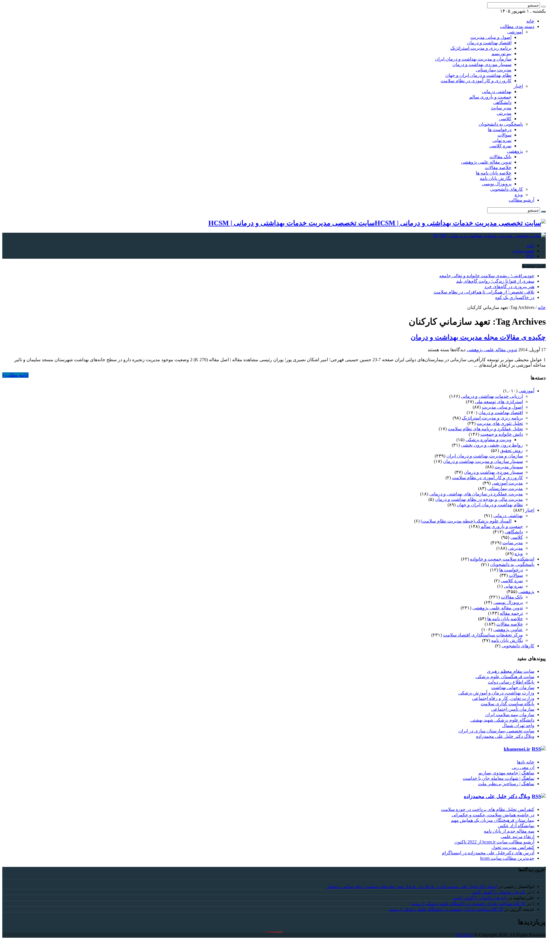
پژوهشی (515, 151)
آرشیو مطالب (521, 200)
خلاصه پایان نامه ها (493, 172)
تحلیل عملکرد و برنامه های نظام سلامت (485, 428)
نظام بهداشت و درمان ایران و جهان (478, 75)
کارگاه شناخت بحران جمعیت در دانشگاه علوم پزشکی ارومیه (468, 903)
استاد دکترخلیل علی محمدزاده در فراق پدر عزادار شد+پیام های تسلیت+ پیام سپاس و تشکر (412, 886)
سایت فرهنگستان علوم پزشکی (505, 676)
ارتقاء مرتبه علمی (517, 836)
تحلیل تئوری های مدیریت (500, 423)
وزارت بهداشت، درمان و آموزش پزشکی (496, 692)
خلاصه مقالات (498, 167)
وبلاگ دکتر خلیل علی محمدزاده (505, 736)
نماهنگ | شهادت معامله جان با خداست (498, 778)
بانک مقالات (500, 156)
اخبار (518, 86)
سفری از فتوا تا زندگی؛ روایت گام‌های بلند (495, 281)
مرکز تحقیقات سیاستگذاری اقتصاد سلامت (483, 634)
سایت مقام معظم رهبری (510, 671)
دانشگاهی (502, 102)
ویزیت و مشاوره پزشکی (488, 439)
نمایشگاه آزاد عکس (516, 825)
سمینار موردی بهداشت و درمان (481, 64)
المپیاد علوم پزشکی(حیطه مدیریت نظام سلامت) (466, 521)
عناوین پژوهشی (508, 629)
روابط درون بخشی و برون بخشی (492, 445)
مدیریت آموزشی (507, 483)
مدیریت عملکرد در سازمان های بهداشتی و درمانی (476, 493)
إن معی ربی (523, 767)
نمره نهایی (501, 140)
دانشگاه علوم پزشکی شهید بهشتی (502, 720)
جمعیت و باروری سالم (490, 97)
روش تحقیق (511, 450)
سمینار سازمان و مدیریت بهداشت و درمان (483, 461)
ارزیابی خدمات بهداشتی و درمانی (492, 396)
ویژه (519, 194)
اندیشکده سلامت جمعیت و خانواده (502, 559)
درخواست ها (499, 129)
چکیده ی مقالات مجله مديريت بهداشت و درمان (478, 337)
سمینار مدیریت (509, 466)
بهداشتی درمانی (496, 91)
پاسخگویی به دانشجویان (501, 124)
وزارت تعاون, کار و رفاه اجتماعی (503, 698)
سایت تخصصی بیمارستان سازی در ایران (496, 730)
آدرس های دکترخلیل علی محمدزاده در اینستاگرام (488, 852)
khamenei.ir (517, 749)
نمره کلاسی (500, 145)
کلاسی (505, 118)
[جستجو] (543, 6)
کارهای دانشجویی (506, 189)
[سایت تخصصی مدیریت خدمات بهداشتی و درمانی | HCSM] (489, 235)
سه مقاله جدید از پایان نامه (509, 831)
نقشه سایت (523, 250)
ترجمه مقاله (511, 613)
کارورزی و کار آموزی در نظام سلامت (476, 80)
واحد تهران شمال (518, 725)
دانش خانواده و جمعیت (501, 434)
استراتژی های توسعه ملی (499, 401)
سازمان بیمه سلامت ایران (509, 714)
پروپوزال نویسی (496, 183)
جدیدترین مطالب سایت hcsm (507, 858)
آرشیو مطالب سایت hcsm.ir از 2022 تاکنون (494, 841)
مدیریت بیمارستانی (493, 69)
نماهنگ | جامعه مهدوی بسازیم (506, 772)
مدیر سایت (501, 107)
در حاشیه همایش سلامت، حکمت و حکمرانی (493, 814)
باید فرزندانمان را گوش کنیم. (498, 892)
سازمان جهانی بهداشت (512, 687)
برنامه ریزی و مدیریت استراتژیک (480, 48)
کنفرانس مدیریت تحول (512, 847)
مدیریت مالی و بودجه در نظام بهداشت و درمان (479, 499)
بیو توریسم (501, 53)
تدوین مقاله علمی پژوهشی (486, 162)
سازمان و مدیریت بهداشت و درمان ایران (473, 59)
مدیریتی (504, 113)
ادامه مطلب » (15, 375)
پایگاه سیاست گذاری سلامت (507, 703)
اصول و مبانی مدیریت (490, 37)
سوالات (504, 134)
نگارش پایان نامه (495, 178)
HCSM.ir (464, 935)
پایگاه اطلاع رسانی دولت (511, 682)
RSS (530, 256)
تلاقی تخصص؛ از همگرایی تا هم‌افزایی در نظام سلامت (484, 292)
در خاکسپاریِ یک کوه (514, 297)
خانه (530, 21)
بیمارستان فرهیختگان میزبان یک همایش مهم (492, 820)
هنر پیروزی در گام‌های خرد (509, 286)
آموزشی (515, 31)
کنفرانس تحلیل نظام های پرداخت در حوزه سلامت (487, 809)
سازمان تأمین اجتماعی (512, 709)
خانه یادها (525, 762)
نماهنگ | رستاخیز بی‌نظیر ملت (506, 783)
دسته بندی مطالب (517, 26)
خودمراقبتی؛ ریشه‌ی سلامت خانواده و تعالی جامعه (486, 275)
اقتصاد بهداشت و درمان (489, 42)
